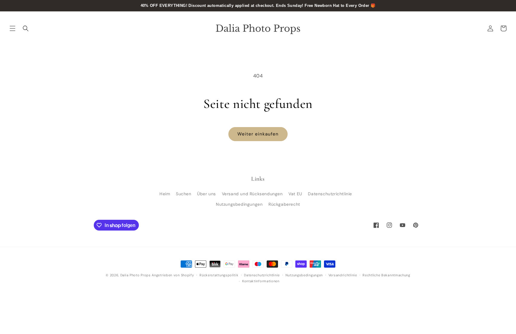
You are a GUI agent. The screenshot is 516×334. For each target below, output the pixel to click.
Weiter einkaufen (258, 134)
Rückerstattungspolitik (218, 275)
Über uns (206, 193)
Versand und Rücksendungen (252, 193)
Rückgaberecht (284, 204)
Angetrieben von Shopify (173, 275)
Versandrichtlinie (342, 275)
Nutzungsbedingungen (239, 204)
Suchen (183, 193)
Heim (164, 193)
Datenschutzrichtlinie (330, 193)
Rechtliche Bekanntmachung (386, 275)
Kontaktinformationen (261, 281)
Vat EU (295, 193)
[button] (12, 28)
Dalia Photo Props (135, 275)
